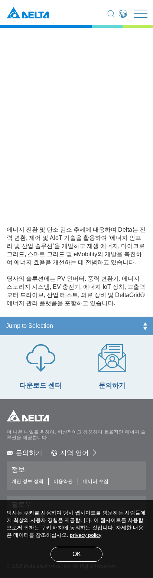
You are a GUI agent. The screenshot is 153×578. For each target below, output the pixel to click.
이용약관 (63, 481)
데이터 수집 (95, 481)
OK (76, 554)
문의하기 (29, 453)
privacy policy (85, 535)
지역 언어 (74, 453)
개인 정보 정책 (27, 481)
